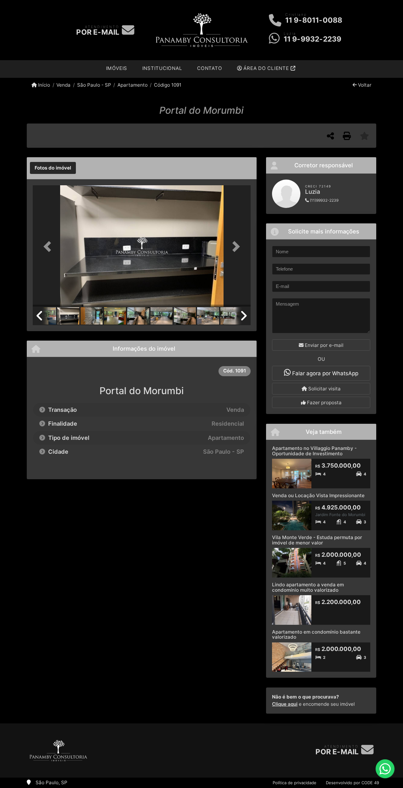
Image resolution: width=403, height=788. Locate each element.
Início (43, 85)
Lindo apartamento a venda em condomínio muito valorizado (308, 587)
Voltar (364, 85)
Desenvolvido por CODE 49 (352, 782)
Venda (63, 85)
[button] (49, 246)
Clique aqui (285, 704)
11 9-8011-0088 (314, 20)
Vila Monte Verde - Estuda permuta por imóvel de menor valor (317, 540)
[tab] (53, 168)
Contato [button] (209, 68)
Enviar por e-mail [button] (323, 345)
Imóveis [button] (116, 68)
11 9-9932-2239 (313, 39)
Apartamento (132, 85)
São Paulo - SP (94, 85)
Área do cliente (266, 68)
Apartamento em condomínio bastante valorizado (316, 634)
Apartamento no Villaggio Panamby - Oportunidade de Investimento (314, 451)
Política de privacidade (294, 782)
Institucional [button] (162, 68)
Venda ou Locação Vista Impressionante (318, 495)
